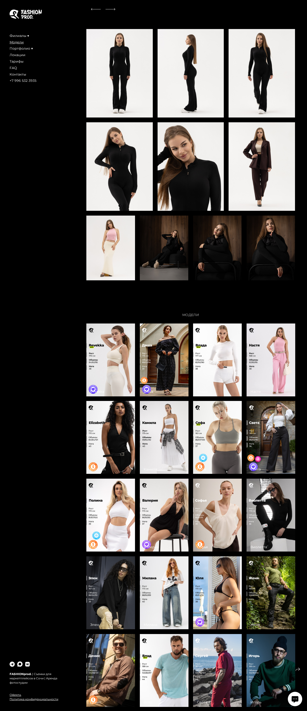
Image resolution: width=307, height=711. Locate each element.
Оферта (15, 695)
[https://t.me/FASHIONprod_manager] (12, 664)
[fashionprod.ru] (26, 14)
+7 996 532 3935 (23, 80)
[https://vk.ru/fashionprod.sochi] (27, 664)
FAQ (13, 68)
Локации (17, 55)
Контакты (18, 74)
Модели (17, 42)
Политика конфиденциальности (34, 699)
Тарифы (17, 61)
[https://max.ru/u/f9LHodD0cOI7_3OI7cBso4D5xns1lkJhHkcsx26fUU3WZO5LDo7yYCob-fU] (20, 664)
